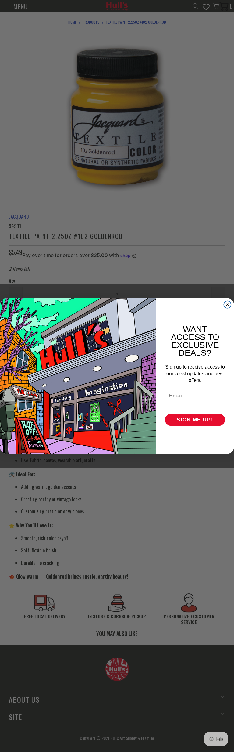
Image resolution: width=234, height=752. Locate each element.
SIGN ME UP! (195, 419)
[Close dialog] (227, 304)
